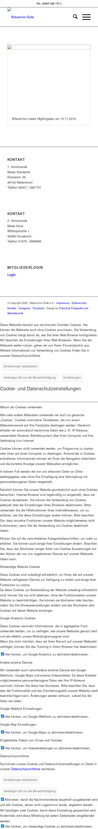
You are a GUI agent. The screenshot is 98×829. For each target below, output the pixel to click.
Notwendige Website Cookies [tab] (20, 566)
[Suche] (73, 17)
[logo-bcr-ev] (40, 17)
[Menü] (84, 17)
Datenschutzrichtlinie (25, 769)
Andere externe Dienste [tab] (16, 662)
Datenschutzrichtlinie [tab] (14, 756)
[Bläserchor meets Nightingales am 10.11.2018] (48, 78)
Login (11, 274)
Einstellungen (72, 377)
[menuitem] (73, 17)
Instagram (24, 308)
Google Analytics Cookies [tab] (18, 618)
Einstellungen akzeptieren (21, 366)
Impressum (62, 303)
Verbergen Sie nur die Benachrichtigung (30, 377)
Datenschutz (79, 303)
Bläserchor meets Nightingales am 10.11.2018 (44, 118)
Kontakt (11, 308)
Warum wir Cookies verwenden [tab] (21, 407)
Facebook (38, 308)
